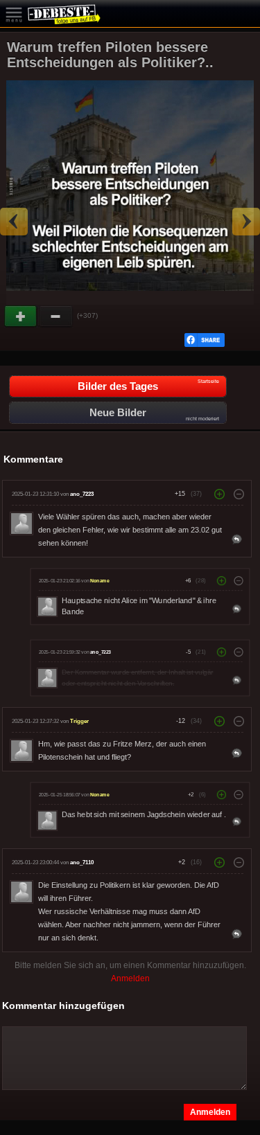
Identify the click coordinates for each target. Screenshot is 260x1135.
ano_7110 (82, 862)
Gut (21, 316)
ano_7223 (82, 494)
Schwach (56, 316)
